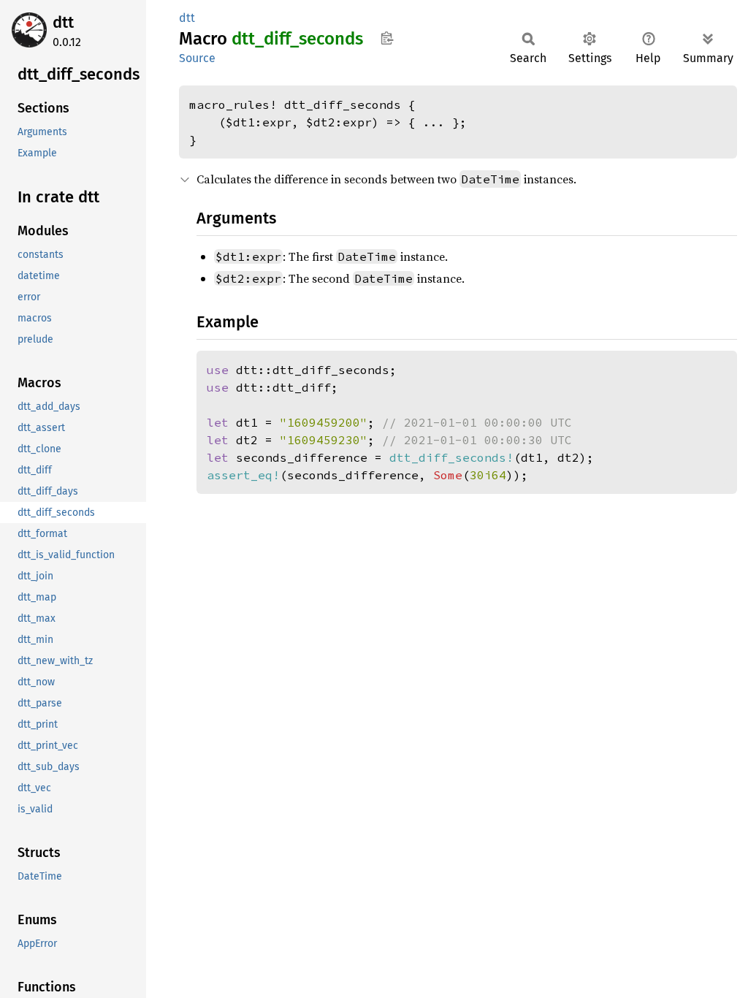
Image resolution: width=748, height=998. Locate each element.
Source (197, 58)
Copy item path (387, 38)
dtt (63, 22)
